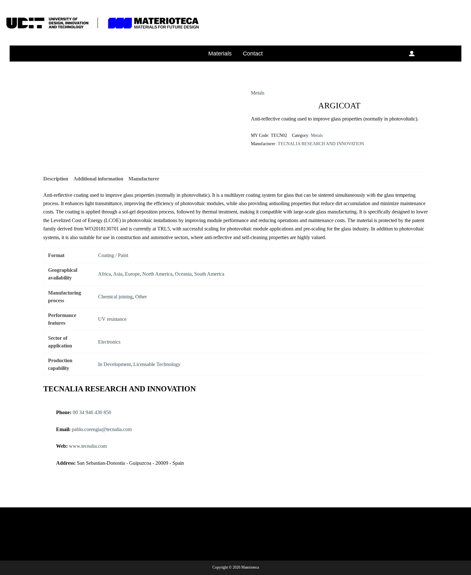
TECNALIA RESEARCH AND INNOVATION (321, 143)
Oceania (183, 274)
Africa (104, 274)
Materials (220, 53)
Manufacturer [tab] (143, 178)
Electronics (109, 342)
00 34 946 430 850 (92, 412)
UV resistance (112, 319)
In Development (114, 364)
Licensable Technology (156, 364)
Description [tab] (55, 178)
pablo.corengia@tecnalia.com (102, 429)
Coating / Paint (113, 255)
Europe (132, 274)
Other (141, 296)
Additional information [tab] (98, 178)
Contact (253, 53)
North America (157, 274)
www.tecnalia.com (88, 446)
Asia (117, 274)
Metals (257, 93)
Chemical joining (115, 296)
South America (209, 274)
